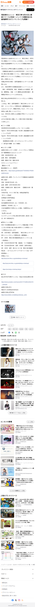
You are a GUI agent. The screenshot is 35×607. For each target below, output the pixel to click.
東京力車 (15, 329)
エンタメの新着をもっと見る (17, 490)
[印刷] (19, 332)
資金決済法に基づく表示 (8, 595)
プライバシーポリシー (8, 592)
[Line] (16, 332)
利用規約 (4, 589)
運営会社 (4, 582)
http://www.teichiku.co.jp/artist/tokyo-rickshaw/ (14, 258)
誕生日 (31, 329)
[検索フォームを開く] (20, 2)
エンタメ (7, 6)
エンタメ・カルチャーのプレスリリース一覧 (18, 564)
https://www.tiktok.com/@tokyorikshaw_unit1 (14, 295)
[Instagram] (19, 600)
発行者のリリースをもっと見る (17, 412)
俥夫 (10, 329)
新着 (2, 6)
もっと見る (30, 421)
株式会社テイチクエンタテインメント (11, 23)
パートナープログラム (8, 586)
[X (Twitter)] (12, 332)
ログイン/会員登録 (28, 2)
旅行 (16, 6)
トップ (3, 564)
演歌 (26, 329)
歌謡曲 (21, 329)
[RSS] (22, 600)
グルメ (12, 6)
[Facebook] (9, 332)
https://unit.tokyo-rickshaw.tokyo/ (12, 269)
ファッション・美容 (24, 6)
